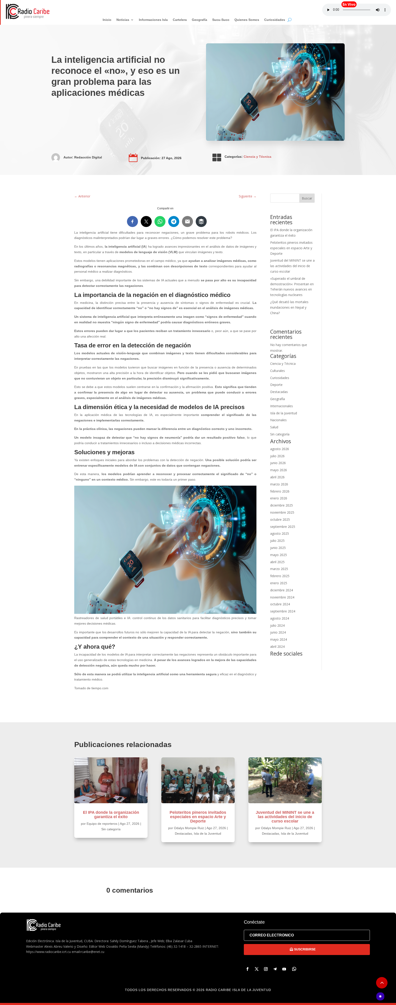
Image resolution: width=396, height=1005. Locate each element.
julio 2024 (277, 625)
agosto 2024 (279, 618)
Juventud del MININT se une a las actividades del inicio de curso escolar (292, 266)
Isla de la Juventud (283, 413)
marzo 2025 (279, 569)
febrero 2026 (279, 491)
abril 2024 (277, 646)
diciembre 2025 (281, 505)
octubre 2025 (280, 519)
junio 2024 (278, 632)
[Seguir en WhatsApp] (294, 969)
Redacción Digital (88, 157)
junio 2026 (278, 463)
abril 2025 (277, 562)
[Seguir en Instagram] (266, 969)
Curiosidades (279, 378)
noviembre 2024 (282, 597)
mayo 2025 (278, 555)
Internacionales (281, 406)
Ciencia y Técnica (257, 156)
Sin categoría (279, 434)
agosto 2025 (279, 533)
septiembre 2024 (282, 611)
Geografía (277, 399)
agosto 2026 (279, 449)
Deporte (276, 384)
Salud (274, 427)
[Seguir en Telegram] (275, 969)
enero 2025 (278, 583)
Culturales (277, 370)
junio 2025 (278, 547)
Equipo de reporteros (102, 823)
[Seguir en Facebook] (247, 969)
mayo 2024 (278, 639)
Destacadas (279, 392)
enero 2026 (278, 498)
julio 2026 (277, 456)
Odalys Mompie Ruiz (189, 828)
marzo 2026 (279, 484)
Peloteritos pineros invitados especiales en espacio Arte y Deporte (291, 248)
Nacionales (278, 420)
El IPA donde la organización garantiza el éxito (111, 814)
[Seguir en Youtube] (284, 969)
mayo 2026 (278, 470)
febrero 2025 (279, 576)
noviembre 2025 (282, 512)
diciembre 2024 (281, 590)
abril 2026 (277, 477)
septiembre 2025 (282, 526)
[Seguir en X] (256, 969)
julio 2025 (277, 540)
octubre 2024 (280, 604)
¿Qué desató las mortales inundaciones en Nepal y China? (289, 307)
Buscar (307, 198)
